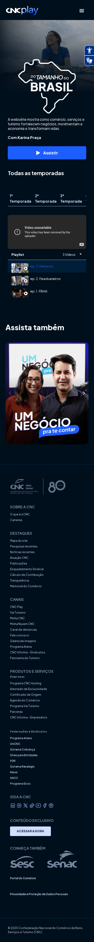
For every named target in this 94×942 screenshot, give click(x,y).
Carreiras (16, 520)
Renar (14, 772)
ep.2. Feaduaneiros (45, 278)
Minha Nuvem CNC (22, 624)
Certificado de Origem (25, 694)
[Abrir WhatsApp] (82, 930)
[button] (82, 10)
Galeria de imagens (23, 641)
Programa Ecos (20, 783)
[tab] (47, 266)
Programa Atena (21, 646)
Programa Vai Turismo (24, 706)
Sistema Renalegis (22, 766)
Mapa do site (19, 540)
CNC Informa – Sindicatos (27, 652)
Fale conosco (19, 635)
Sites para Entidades (24, 755)
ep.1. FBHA (38, 291)
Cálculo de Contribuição (27, 575)
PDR (13, 761)
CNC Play (16, 607)
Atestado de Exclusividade (28, 689)
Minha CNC (17, 618)
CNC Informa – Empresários (28, 717)
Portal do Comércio (23, 878)
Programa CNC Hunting (25, 683)
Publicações (18, 563)
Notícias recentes (22, 552)
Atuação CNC (19, 557)
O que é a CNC (20, 514)
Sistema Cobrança (22, 749)
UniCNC (15, 744)
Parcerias (16, 711)
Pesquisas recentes (23, 546)
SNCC (14, 778)
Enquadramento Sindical (27, 569)
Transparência (19, 580)
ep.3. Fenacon (41, 266)
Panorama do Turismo (25, 658)
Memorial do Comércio (26, 586)
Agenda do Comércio (25, 700)
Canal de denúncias (23, 629)
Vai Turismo (18, 612)
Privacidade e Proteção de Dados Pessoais (39, 894)
